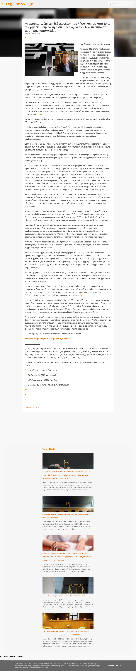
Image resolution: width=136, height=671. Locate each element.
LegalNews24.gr (19, 4)
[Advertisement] (72, 428)
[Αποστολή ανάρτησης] (26, 390)
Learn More (109, 666)
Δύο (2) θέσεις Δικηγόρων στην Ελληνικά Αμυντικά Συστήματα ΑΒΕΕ (65, 596)
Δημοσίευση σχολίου (32, 407)
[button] (26, 37)
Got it (118, 666)
